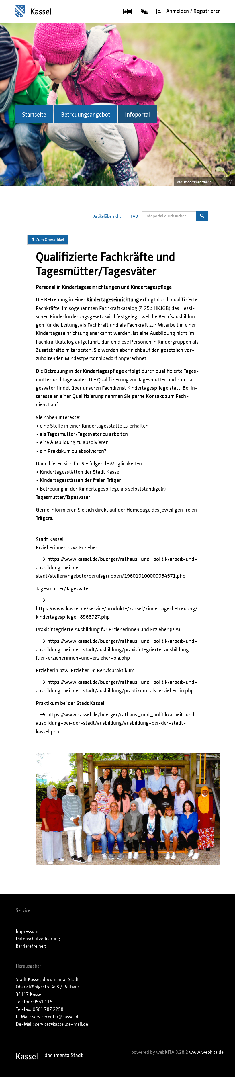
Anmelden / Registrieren (193, 11)
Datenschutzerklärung (38, 939)
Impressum (27, 931)
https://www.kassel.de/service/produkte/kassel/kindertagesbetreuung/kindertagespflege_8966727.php (116, 613)
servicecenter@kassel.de (56, 1017)
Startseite (34, 115)
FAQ (134, 216)
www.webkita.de (206, 1052)
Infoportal (137, 115)
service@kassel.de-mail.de (61, 1024)
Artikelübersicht (107, 216)
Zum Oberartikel (49, 240)
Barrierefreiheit (31, 946)
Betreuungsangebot (85, 115)
